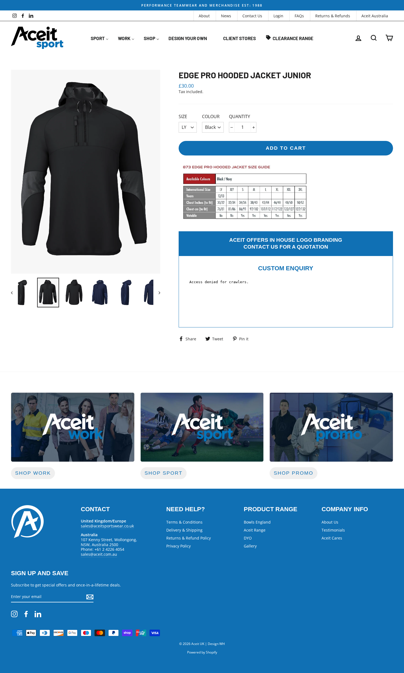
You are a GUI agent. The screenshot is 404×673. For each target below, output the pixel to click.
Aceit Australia (374, 15)
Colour (211, 116)
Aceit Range (254, 530)
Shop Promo (293, 473)
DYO (248, 538)
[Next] (156, 292)
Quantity (239, 116)
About (204, 15)
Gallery (250, 546)
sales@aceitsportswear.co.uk (107, 526)
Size (183, 116)
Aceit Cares (332, 538)
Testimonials (333, 530)
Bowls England (257, 522)
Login (278, 15)
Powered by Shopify (202, 652)
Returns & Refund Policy (188, 538)
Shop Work (33, 473)
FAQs (299, 15)
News (226, 15)
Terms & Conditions (184, 522)
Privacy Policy (178, 546)
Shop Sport (163, 473)
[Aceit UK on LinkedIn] (38, 614)
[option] (202, 5)
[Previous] (14, 292)
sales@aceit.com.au (99, 554)
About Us (330, 522)
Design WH (216, 643)
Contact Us (252, 15)
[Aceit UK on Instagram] (14, 614)
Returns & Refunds (332, 15)
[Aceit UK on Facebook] (26, 614)
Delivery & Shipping (184, 530)
